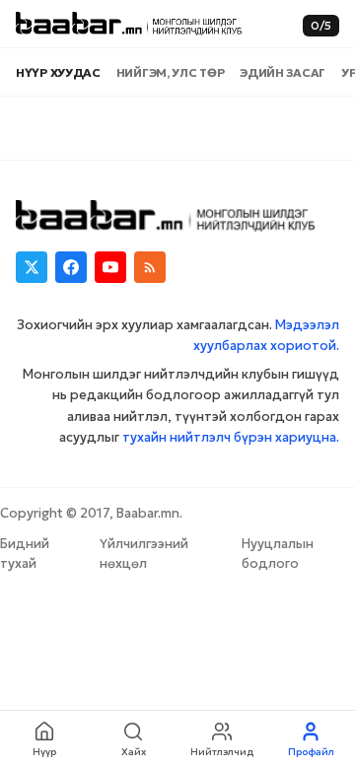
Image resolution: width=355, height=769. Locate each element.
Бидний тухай (24, 553)
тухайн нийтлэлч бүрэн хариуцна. (230, 437)
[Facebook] (71, 267)
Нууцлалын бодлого (278, 553)
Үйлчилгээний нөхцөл (144, 553)
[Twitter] (31, 267)
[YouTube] (110, 267)
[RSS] (150, 267)
